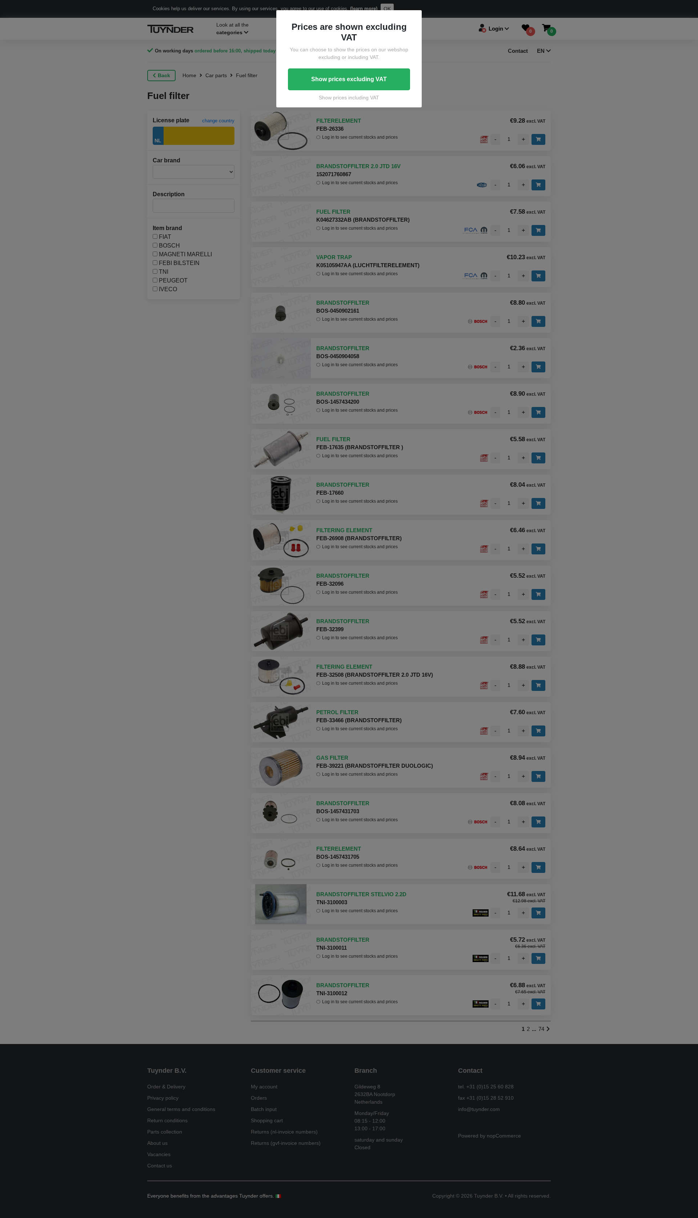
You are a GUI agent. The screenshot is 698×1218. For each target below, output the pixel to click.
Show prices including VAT (349, 97)
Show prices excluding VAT (349, 79)
